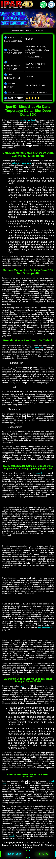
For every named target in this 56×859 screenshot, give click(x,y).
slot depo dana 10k (46, 627)
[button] (51, 5)
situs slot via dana (26, 120)
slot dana (25, 686)
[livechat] (51, 7)
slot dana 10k (36, 348)
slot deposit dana (39, 473)
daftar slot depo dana (21, 163)
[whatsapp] (43, 7)
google (12, 836)
